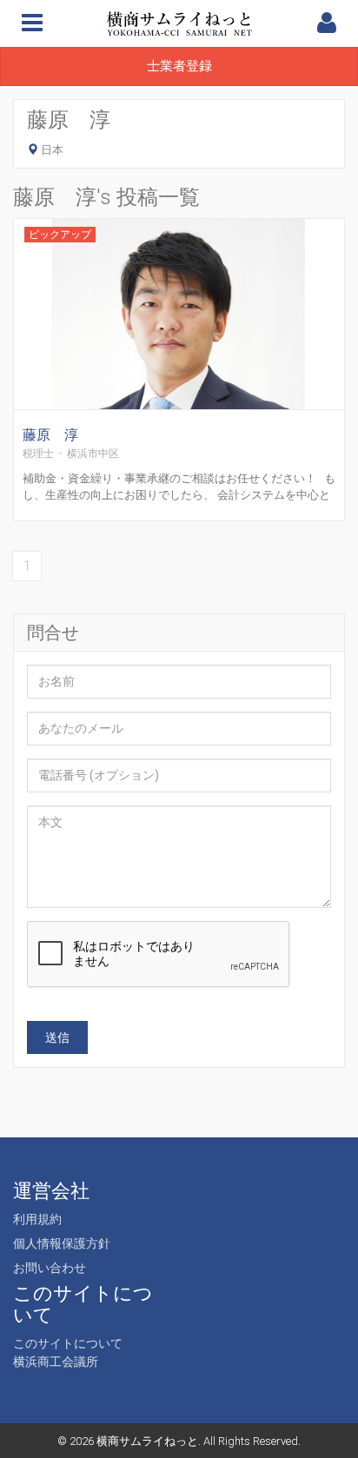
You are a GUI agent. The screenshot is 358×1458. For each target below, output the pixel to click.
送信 (57, 1037)
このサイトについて (68, 1343)
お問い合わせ (49, 1268)
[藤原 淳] (179, 336)
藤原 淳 (50, 435)
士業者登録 (179, 66)
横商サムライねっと (147, 1441)
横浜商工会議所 (55, 1362)
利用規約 (37, 1219)
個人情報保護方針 (61, 1243)
